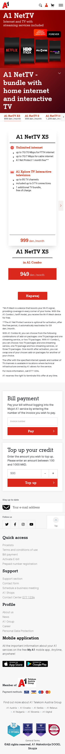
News (5, 617)
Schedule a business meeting (20, 588)
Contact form (10, 583)
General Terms (33, 740)
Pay (31, 431)
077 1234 (28, 597)
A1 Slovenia (33, 712)
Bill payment (10, 554)
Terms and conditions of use (20, 549)
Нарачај (32, 296)
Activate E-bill (10, 559)
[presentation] (63, 117)
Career (6, 626)
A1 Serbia (38, 708)
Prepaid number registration (19, 563)
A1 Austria (11, 708)
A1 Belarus (52, 708)
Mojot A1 (46, 5)
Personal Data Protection (18, 631)
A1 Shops (8, 592)
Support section (12, 578)
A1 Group (8, 621)
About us (8, 612)
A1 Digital (47, 712)
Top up (30, 483)
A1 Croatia (25, 708)
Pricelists (8, 545)
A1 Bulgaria (18, 712)
